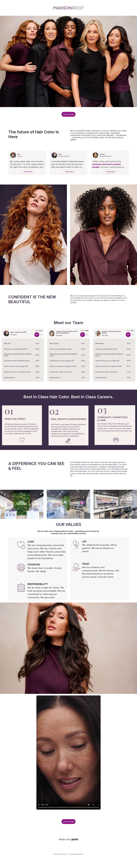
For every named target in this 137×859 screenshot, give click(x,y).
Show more (28, 171)
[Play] (36, 334)
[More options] (41, 334)
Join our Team (68, 114)
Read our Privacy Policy (61, 854)
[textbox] (37, 134)
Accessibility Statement (76, 854)
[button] (22, 343)
